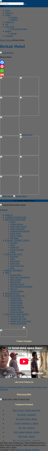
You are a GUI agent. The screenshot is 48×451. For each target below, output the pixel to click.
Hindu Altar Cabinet (18, 226)
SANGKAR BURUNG (15, 296)
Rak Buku (14, 238)
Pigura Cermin (16, 236)
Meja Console (16, 279)
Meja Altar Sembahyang (20, 277)
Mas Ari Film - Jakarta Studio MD (26, 409)
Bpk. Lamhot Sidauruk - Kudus (26, 431)
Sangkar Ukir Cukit (18, 319)
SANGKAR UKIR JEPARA (17, 314)
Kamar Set (14, 247)
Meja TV (14, 289)
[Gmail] (24, 75)
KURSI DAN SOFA (13, 254)
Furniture (14, 17)
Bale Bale (14, 256)
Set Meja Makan (17, 291)
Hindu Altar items (17, 229)
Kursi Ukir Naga (17, 266)
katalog (8, 31)
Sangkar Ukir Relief (18, 323)
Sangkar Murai (16, 305)
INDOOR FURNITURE (15, 220)
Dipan (12, 245)
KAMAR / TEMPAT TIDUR (17, 240)
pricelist (13, 33)
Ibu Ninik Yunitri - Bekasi (26, 418)
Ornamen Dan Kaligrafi (19, 231)
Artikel (8, 15)
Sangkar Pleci (15, 309)
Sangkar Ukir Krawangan (20, 321)
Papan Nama (15, 233)
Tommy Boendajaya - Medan (26, 422)
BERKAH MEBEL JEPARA (27, 450)
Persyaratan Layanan (18, 29)
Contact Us (9, 22)
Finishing (14, 20)
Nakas (12, 252)
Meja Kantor (15, 282)
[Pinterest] (24, 66)
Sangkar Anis (15, 298)
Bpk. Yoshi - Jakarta (26, 435)
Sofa (12, 268)
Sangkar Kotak (16, 303)
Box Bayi (14, 243)
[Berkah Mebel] (7, 53)
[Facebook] (24, 62)
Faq (6, 24)
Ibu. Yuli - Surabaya (27, 427)
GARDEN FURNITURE (15, 217)
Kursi (12, 259)
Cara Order (9, 27)
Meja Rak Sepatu (17, 284)
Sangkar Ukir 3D (17, 316)
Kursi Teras (15, 263)
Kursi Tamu (15, 261)
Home (7, 10)
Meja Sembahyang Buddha (21, 286)
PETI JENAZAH (12, 293)
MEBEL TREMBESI (14, 270)
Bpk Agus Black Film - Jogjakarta (26, 440)
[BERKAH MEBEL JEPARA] (13, 1)
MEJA (7, 273)
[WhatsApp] (24, 71)
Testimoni (9, 36)
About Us (9, 13)
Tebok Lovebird (16, 312)
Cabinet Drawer (16, 224)
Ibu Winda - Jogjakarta (26, 414)
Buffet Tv (9, 215)
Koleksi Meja (15, 275)
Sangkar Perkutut (17, 307)
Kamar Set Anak (17, 250)
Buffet (12, 222)
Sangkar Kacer (16, 300)
